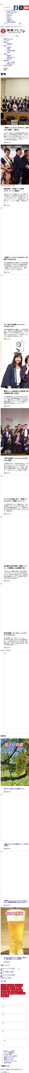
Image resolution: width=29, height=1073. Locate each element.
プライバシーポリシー (10, 1061)
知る (5, 45)
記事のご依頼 (8, 65)
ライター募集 (8, 1054)
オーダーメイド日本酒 (10, 1056)
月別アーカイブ (5, 968)
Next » (9, 650)
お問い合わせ (8, 1062)
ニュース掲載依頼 (9, 1052)
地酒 (3, 993)
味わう (6, 54)
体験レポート (11, 63)
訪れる (6, 42)
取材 (12, 987)
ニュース (6, 40)
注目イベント (20, 993)
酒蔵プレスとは (8, 39)
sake (3, 985)
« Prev (2, 650)
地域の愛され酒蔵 (16, 990)
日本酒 (9, 47)
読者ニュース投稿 (9, 1051)
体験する (6, 60)
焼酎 (8, 49)
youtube (11, 985)
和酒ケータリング (9, 1057)
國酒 (19, 987)
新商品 (9, 55)
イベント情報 (11, 62)
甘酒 (8, 52)
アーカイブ (7, 10)
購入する (9, 58)
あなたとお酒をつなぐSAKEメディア (11, 1069)
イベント (18, 985)
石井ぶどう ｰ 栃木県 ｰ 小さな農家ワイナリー (14, 788)
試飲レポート (11, 57)
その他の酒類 (11, 50)
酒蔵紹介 (9, 44)
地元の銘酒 (5, 990)
